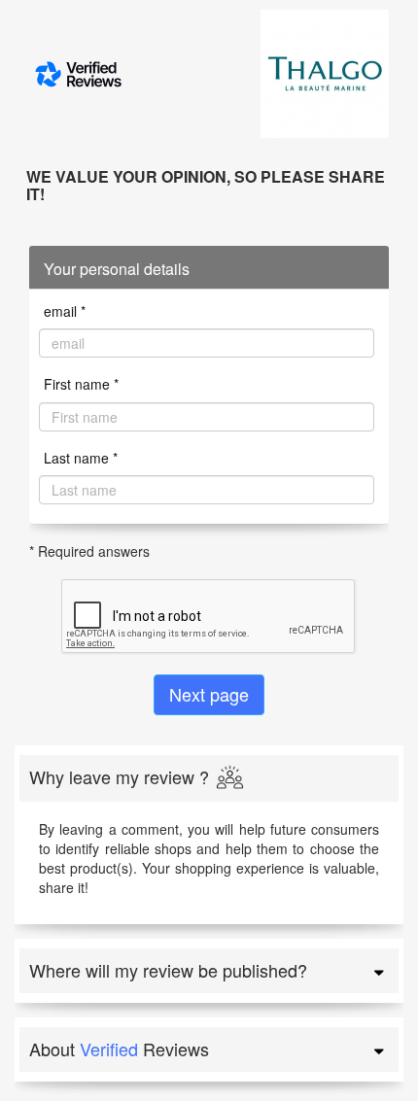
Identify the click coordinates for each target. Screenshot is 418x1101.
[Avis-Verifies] (101, 74)
